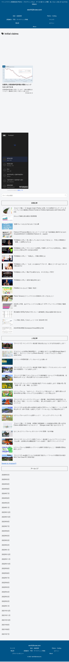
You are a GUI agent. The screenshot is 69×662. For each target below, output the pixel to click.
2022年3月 (6, 596)
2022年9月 (6, 568)
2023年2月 (6, 545)
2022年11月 (6, 559)
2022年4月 (6, 592)
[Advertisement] (34, 49)
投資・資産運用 (34, 648)
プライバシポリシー (18, 653)
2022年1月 (6, 606)
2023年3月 (6, 540)
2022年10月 (6, 563)
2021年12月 (6, 610)
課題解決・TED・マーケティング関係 (34, 651)
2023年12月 (6, 512)
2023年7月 (6, 526)
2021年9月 (6, 624)
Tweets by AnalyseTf (8, 463)
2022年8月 (6, 573)
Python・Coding (56, 648)
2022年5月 (6, 587)
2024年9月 (6, 484)
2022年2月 (6, 601)
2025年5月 (6, 479)
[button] (65, 195)
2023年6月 (6, 531)
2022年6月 (6, 582)
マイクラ (12, 648)
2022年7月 (6, 578)
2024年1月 (6, 507)
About (51, 653)
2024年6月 (6, 498)
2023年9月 (6, 521)
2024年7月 (6, 493)
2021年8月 (6, 629)
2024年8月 (6, 489)
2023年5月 (6, 535)
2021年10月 (6, 620)
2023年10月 (6, 517)
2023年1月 (6, 549)
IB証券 (12, 651)
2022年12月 (6, 554)
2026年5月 (6, 474)
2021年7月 (6, 634)
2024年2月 (6, 503)
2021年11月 (6, 615)
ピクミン (56, 651)
